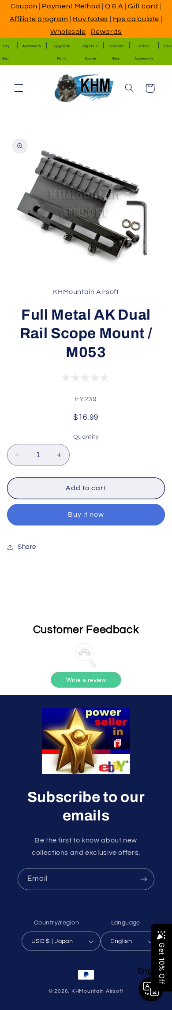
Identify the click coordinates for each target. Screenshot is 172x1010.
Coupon (24, 6)
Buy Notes (90, 18)
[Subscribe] (144, 879)
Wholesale (68, 31)
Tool (168, 46)
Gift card (143, 6)
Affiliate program (39, 18)
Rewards (106, 31)
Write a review (86, 679)
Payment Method (71, 6)
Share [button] (27, 547)
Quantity (86, 437)
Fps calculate (136, 18)
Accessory (31, 46)
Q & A (114, 6)
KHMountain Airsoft (97, 991)
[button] (18, 88)
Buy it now (86, 514)
